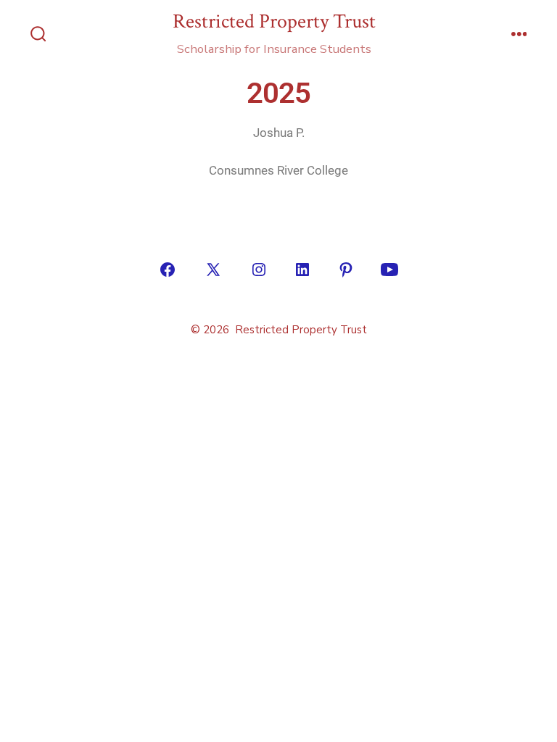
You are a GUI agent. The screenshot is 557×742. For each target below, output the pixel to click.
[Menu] (519, 35)
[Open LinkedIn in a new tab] (302, 269)
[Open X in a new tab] (213, 269)
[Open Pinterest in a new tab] (346, 269)
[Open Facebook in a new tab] (167, 269)
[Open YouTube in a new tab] (389, 269)
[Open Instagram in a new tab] (259, 269)
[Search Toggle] (38, 35)
